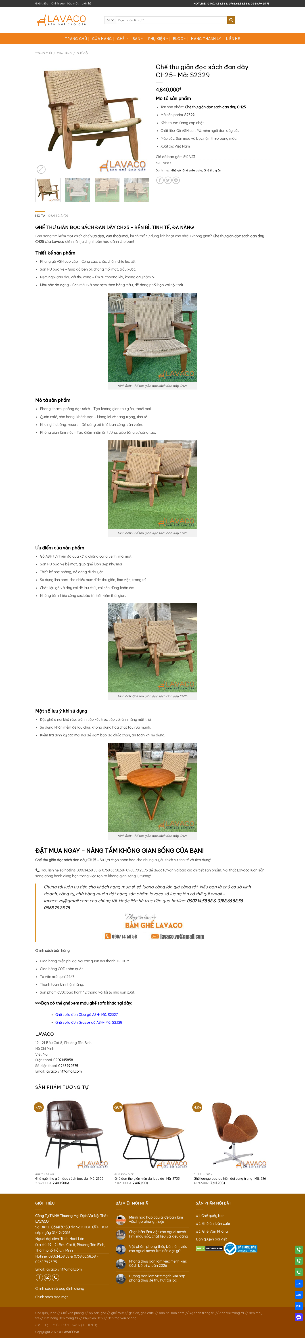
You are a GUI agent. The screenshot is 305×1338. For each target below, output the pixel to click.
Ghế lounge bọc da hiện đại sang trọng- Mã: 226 (230, 1179)
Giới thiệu (41, 3)
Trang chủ (76, 38)
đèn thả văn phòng (122, 1318)
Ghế (121, 38)
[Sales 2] (299, 1295)
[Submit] (231, 20)
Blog (178, 38)
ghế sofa (98, 1003)
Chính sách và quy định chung (59, 1288)
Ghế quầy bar (45, 1313)
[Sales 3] (299, 1307)
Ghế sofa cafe (192, 170)
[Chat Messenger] (299, 1318)
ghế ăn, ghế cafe (141, 1313)
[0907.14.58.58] (299, 1250)
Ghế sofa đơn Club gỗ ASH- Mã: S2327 (86, 1014)
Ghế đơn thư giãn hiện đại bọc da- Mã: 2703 (147, 1179)
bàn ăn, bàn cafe (171, 1313)
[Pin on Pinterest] (176, 180)
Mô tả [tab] (40, 215)
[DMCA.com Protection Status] (209, 1248)
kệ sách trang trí (202, 1313)
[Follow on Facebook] (39, 1277)
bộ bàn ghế (97, 1313)
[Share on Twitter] (168, 180)
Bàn (136, 38)
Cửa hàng (102, 38)
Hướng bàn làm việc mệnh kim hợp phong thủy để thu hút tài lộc (157, 1278)
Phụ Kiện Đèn (93, 1318)
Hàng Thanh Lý (206, 38)
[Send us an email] (47, 1277)
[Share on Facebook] (160, 180)
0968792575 (68, 1065)
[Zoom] (41, 169)
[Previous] (43, 117)
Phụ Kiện (156, 38)
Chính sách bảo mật (65, 3)
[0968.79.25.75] (299, 1273)
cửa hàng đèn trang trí (61, 1318)
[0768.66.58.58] (299, 1262)
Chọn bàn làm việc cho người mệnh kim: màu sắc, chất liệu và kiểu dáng (158, 1234)
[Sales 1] (299, 1284)
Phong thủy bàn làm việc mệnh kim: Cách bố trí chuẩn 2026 (158, 1263)
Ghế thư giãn (212, 170)
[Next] (141, 117)
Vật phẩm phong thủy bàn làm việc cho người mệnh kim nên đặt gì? (158, 1248)
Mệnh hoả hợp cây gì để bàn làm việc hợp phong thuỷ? (156, 1219)
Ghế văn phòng (72, 1313)
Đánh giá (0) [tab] (58, 215)
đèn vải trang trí (231, 1313)
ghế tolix (117, 1313)
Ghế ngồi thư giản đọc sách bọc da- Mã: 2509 (69, 1179)
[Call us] (55, 1277)
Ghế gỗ (82, 53)
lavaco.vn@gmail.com (64, 1071)
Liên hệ (87, 3)
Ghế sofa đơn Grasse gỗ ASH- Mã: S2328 (88, 1022)
